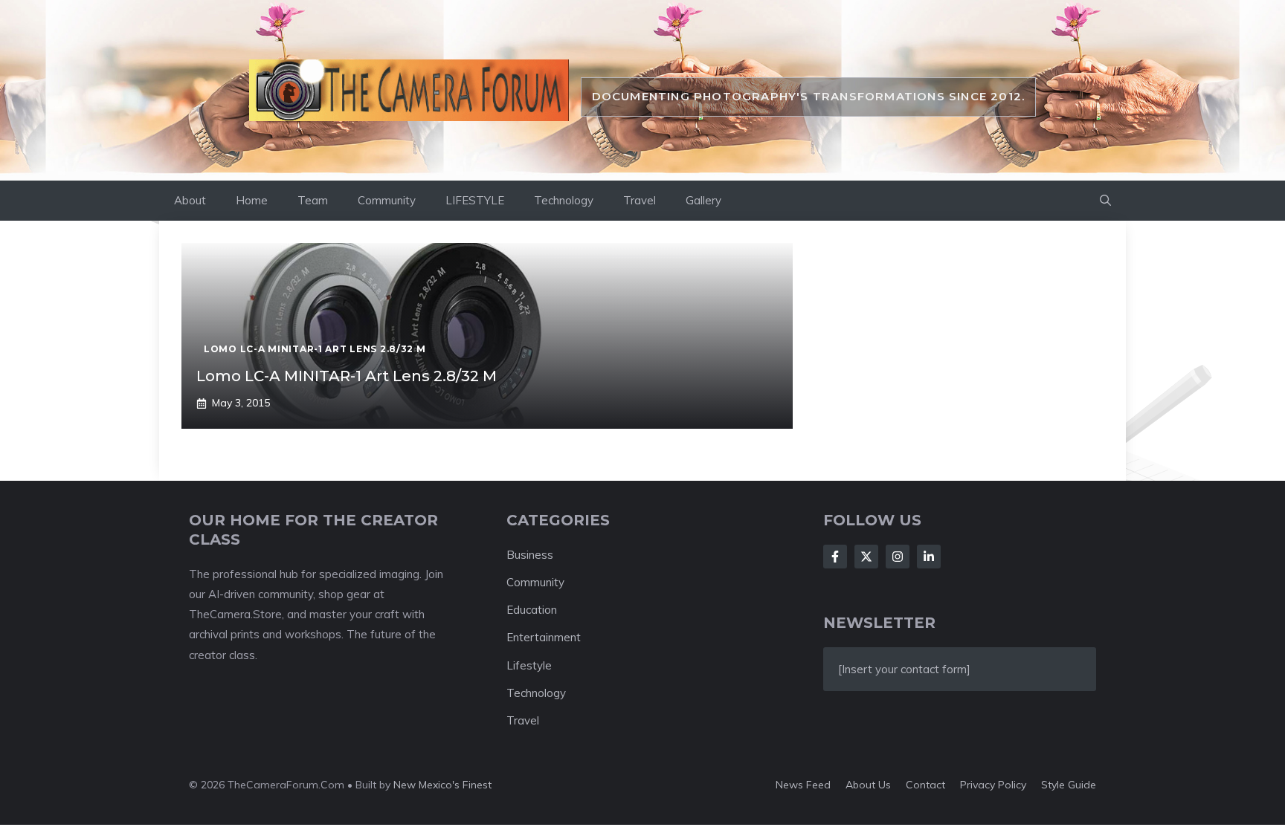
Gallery (703, 200)
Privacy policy (993, 784)
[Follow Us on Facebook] (835, 556)
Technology (563, 200)
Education (531, 610)
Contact (925, 784)
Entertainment (543, 637)
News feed (803, 784)
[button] (1105, 201)
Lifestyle (529, 665)
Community (387, 200)
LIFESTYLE (474, 200)
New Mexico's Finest (442, 784)
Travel (639, 200)
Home (252, 200)
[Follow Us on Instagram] (897, 556)
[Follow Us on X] (866, 556)
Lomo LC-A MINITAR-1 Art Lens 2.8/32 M (346, 376)
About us (868, 784)
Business (529, 555)
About (190, 200)
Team (312, 200)
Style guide (1068, 784)
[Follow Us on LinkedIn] (929, 556)
